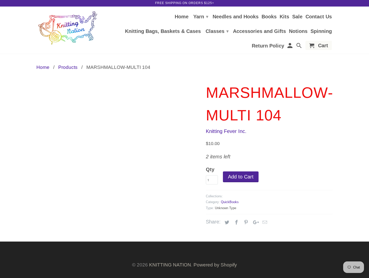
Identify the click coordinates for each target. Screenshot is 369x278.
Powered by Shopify (215, 264)
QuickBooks (230, 202)
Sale (297, 16)
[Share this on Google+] (255, 222)
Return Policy (268, 46)
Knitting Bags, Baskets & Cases (163, 31)
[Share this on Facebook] (236, 222)
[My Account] (290, 46)
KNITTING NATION (170, 264)
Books (269, 16)
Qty (210, 169)
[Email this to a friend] (264, 222)
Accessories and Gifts (259, 31)
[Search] (299, 46)
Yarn (200, 16)
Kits (284, 16)
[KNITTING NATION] (67, 28)
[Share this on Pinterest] (245, 222)
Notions (298, 31)
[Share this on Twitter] (226, 222)
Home (182, 16)
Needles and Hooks (236, 16)
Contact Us (318, 16)
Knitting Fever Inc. (226, 131)
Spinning (321, 31)
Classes (217, 31)
